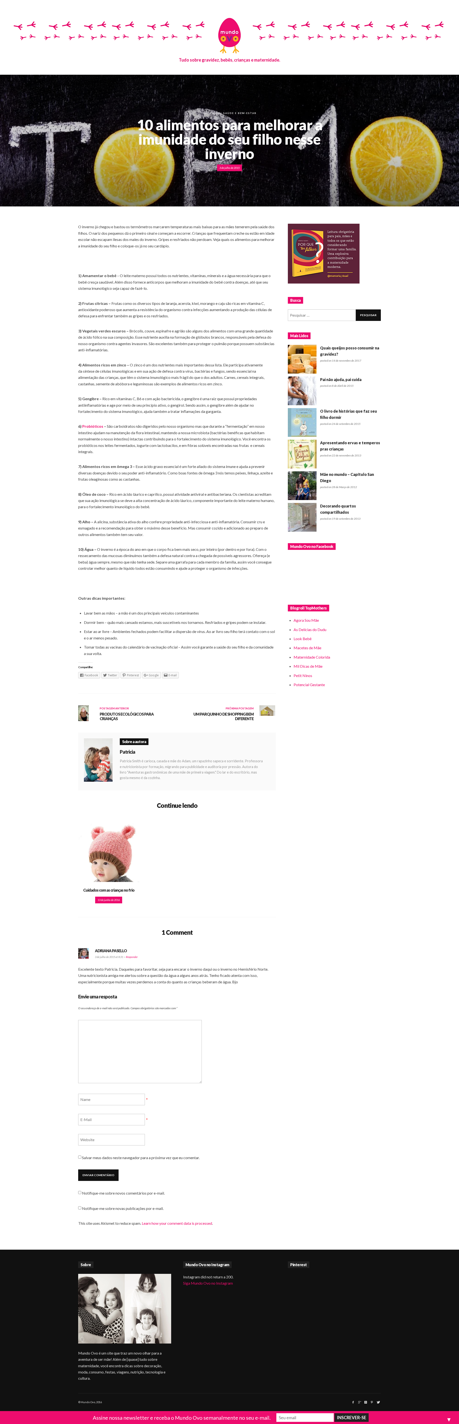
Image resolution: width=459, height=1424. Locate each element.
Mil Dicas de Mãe (308, 666)
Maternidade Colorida (312, 657)
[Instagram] (365, 1402)
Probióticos (92, 426)
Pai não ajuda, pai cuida (340, 379)
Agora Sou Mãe (306, 620)
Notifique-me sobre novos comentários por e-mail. (123, 1193)
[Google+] (359, 1402)
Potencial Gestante (309, 684)
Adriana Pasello (111, 950)
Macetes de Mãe (307, 647)
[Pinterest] (372, 1402)
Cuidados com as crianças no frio (108, 890)
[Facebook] (353, 1402)
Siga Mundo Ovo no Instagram (208, 1283)
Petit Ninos (303, 675)
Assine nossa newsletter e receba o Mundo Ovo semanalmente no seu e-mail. (182, 1417)
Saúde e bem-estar (240, 113)
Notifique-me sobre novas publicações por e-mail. (123, 1208)
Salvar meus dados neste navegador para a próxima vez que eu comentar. (141, 1157)
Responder (132, 956)
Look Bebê (302, 638)
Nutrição (211, 113)
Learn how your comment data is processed (177, 1223)
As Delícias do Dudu (310, 629)
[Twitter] (378, 1402)
